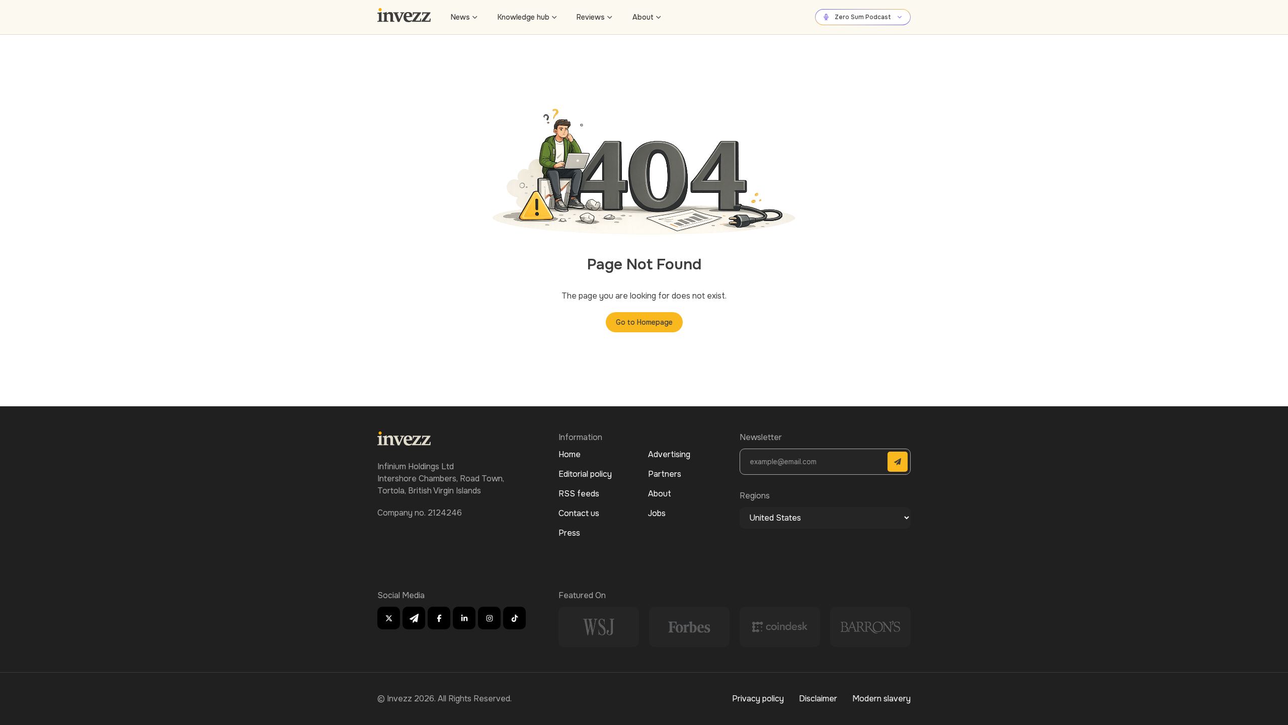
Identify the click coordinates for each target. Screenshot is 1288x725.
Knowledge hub (523, 17)
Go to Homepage (644, 322)
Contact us (578, 513)
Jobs (657, 513)
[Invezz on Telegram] (414, 618)
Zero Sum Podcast (863, 17)
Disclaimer (818, 698)
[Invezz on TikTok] (514, 618)
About (643, 17)
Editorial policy (585, 474)
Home (569, 454)
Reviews (591, 17)
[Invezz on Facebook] (439, 618)
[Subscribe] (898, 462)
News (460, 17)
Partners (664, 474)
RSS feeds (578, 493)
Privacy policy (758, 698)
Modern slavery (881, 698)
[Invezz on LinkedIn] (464, 618)
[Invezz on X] (388, 618)
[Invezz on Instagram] (489, 618)
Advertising (669, 454)
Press (569, 533)
